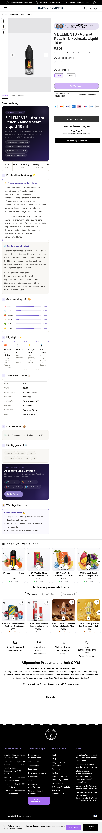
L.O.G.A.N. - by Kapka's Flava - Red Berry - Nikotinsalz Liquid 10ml (13, 625)
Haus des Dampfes (24, 816)
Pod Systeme (50, 594)
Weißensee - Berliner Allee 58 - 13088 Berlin (14, 792)
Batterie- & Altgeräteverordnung (36, 785)
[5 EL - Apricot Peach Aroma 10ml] (13, 559)
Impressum (32, 769)
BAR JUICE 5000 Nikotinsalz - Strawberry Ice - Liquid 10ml (38, 625)
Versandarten (33, 762)
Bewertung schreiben (77, 140)
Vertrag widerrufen (35, 800)
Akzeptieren (90, 827)
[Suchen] (85, 8)
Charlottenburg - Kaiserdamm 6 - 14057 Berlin (13, 771)
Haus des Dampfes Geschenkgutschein (60, 778)
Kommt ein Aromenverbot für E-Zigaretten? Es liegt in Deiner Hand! (86, 758)
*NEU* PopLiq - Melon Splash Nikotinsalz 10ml (38, 574)
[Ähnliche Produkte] (21, 602)
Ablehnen (73, 827)
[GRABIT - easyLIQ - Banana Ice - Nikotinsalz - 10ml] (88, 610)
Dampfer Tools (58, 794)
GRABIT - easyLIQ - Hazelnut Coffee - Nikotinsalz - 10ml (63, 625)
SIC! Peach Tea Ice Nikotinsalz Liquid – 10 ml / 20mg (63, 574)
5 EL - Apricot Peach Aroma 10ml (13, 574)
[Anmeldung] (90, 8)
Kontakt (55, 773)
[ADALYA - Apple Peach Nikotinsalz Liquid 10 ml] (88, 559)
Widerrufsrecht (34, 777)
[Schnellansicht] (10, 567)
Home (4, 14)
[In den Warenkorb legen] (16, 567)
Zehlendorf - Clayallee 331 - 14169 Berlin (14, 785)
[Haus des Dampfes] (50, 8)
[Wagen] (95, 8)
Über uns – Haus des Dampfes (36, 792)
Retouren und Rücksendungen (34, 756)
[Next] (46, 55)
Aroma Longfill (69, 594)
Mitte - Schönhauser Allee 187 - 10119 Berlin (14, 779)
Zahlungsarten (34, 765)
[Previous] (12, 55)
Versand (70, 53)
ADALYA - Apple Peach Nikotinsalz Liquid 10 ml (88, 574)
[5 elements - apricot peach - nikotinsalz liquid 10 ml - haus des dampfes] (29, 55)
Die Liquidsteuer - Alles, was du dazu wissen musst (86, 765)
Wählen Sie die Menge (64, 58)
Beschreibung (18, 95)
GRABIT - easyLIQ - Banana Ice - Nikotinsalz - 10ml (88, 625)
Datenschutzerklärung (37, 773)
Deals (54, 755)
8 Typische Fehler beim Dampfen (61, 788)
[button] (5, 8)
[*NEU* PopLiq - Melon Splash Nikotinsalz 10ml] (38, 559)
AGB (30, 781)
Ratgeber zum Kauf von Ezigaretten (61, 764)
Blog (54, 759)
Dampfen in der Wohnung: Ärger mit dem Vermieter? (86, 787)
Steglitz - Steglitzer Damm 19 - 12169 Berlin (14, 756)
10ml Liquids (32, 594)
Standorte (56, 769)
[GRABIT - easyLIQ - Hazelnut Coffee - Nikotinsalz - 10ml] (63, 610)
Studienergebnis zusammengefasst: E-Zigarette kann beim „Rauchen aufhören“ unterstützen (85, 776)
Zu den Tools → (13, 494)
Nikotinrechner (58, 783)
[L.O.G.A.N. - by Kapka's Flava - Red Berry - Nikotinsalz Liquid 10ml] (13, 610)
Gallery (5, 95)
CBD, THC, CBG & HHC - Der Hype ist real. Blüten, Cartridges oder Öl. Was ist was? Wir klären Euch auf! (86, 797)
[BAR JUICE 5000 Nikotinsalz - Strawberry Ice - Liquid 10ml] (38, 610)
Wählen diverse (61, 70)
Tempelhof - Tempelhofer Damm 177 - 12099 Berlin (14, 763)
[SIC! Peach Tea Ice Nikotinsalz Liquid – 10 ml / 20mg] (63, 559)
